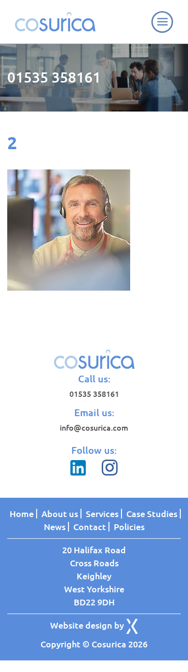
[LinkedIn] (79, 472)
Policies (129, 527)
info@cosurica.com (94, 427)
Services (102, 513)
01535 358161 (54, 77)
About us (59, 513)
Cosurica (55, 21)
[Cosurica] (94, 359)
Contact (89, 527)
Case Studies (151, 513)
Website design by (88, 625)
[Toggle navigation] (162, 22)
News (55, 527)
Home (22, 513)
